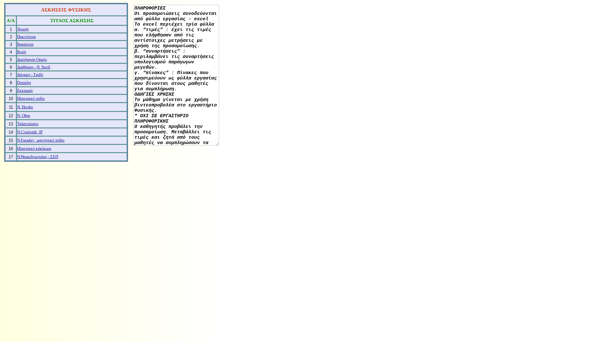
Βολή (21, 51)
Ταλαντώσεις (28, 123)
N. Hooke (25, 106)
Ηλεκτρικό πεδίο (31, 98)
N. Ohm (23, 115)
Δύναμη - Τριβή (30, 74)
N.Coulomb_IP (30, 132)
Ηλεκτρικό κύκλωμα (34, 148)
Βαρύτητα (25, 44)
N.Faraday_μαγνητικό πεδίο (40, 140)
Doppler (24, 82)
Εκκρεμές (25, 90)
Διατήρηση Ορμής (32, 59)
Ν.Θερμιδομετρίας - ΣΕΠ (37, 156)
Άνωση (23, 29)
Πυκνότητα (26, 36)
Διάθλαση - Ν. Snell (33, 67)
